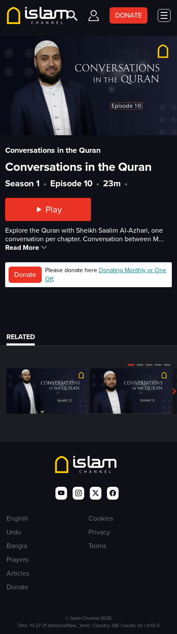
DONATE (128, 15)
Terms (97, 546)
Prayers (17, 559)
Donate (25, 274)
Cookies (100, 518)
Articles (17, 573)
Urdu (13, 532)
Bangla (16, 546)
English (17, 518)
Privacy (99, 532)
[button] (131, 365)
